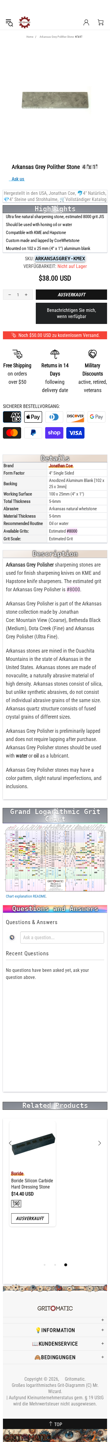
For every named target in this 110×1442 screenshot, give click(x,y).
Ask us (18, 179)
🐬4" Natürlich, (91, 193)
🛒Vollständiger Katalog (83, 199)
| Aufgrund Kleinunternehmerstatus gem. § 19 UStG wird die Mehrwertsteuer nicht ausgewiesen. (55, 1401)
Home (29, 36)
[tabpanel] (29, 1178)
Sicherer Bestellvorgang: (31, 406)
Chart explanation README (26, 896)
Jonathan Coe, (62, 193)
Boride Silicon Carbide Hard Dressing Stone (29, 1184)
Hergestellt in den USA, (26, 193)
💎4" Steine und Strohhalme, (31, 199)
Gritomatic (25, 22)
